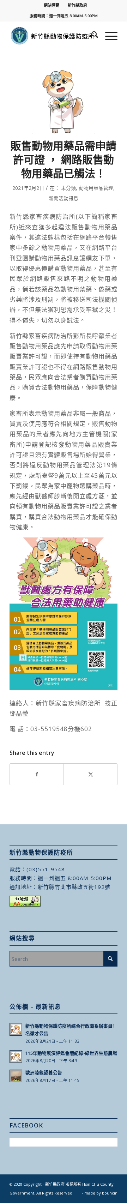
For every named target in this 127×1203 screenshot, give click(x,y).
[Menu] (107, 36)
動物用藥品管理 (96, 188)
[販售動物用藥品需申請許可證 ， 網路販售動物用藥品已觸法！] (63, 101)
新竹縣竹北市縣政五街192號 (74, 886)
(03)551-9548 (45, 869)
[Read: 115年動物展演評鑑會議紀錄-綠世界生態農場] (16, 1056)
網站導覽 (51, 5)
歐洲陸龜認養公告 (43, 1072)
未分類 (68, 188)
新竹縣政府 (77, 5)
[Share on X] (90, 774)
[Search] (91, 36)
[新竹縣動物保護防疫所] (53, 36)
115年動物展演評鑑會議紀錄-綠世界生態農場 (71, 1053)
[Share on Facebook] (37, 774)
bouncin (109, 1193)
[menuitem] (51, 5)
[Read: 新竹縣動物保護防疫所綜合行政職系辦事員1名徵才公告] (16, 1029)
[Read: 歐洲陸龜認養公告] (16, 1076)
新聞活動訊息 (63, 198)
